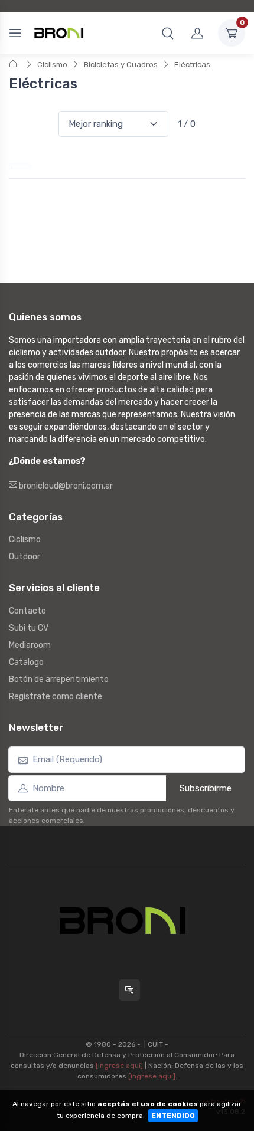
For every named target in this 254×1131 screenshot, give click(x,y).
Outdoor (24, 557)
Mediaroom (30, 645)
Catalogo (26, 662)
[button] (167, 33)
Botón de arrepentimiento (59, 679)
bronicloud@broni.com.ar (65, 486)
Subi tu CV (28, 628)
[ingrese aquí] (119, 1065)
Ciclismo (52, 64)
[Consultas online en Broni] (129, 990)
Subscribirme (206, 788)
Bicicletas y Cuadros (121, 64)
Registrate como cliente (55, 696)
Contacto (27, 611)
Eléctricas (192, 64)
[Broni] (59, 33)
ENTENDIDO (173, 1116)
